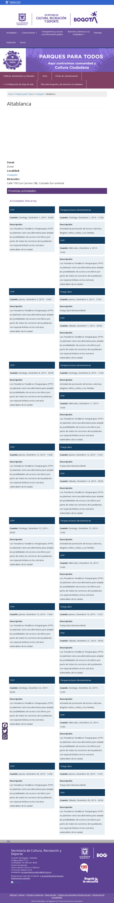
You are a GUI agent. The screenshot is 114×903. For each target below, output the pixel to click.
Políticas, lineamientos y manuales (18, 76)
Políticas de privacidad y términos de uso (74, 895)
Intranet (21, 895)
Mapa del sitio (50, 895)
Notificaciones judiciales (20, 878)
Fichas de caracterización (66, 76)
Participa (98, 32)
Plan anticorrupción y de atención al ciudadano (62, 84)
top (8, 841)
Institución (11, 42)
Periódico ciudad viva (34, 895)
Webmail (13, 895)
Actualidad (11, 32)
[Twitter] (5, 731)
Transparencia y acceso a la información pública (52, 33)
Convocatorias (28, 32)
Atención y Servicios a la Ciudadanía (78, 33)
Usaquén (12, 174)
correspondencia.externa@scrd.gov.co (36, 872)
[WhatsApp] (5, 736)
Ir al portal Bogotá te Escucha (51, 876)
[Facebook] (5, 725)
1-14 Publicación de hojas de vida (18, 84)
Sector (23, 42)
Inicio (45, 76)
